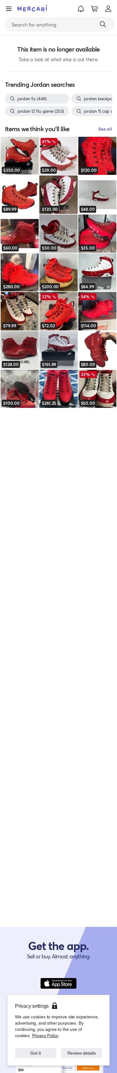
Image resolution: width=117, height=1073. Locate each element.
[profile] (108, 8)
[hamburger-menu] (8, 8)
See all (105, 129)
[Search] (103, 24)
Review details (81, 1053)
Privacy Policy (45, 1035)
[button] (81, 8)
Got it (35, 1053)
